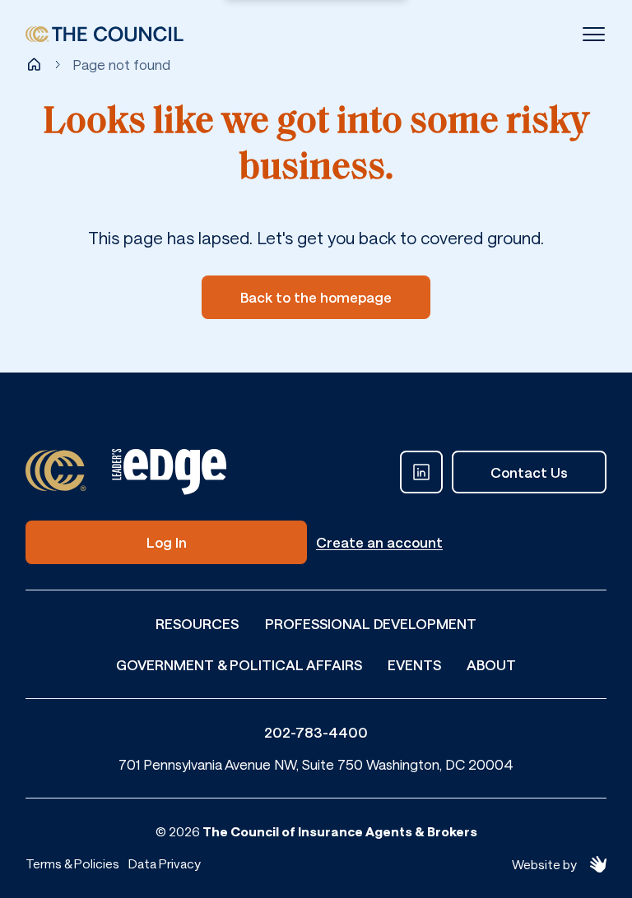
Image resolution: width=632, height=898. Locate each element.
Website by (544, 864)
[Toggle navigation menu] (593, 34)
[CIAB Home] (105, 34)
